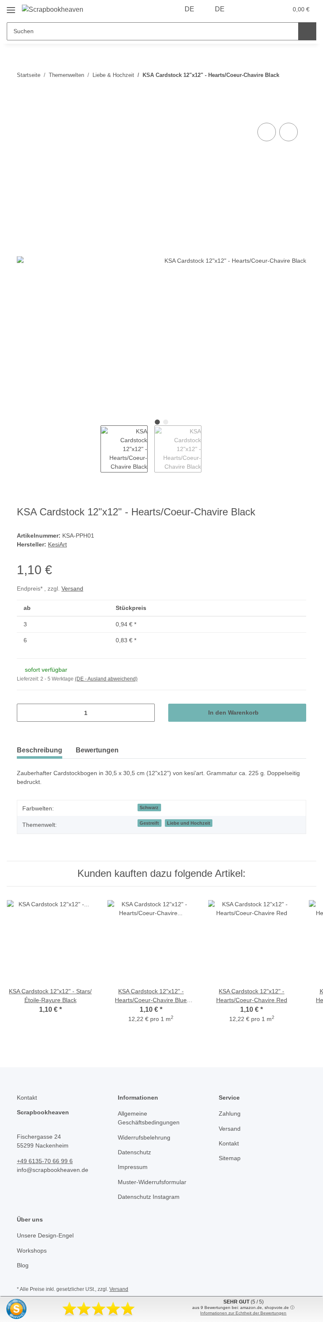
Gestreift (149, 823)
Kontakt (229, 1143)
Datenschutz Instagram (149, 1196)
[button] (247, 9)
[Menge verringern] (26, 712)
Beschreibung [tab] (39, 750)
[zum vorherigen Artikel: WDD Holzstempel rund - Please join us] (297, 84)
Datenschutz (134, 1152)
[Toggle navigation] (11, 7)
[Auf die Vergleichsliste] (266, 132)
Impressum (133, 1167)
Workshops (32, 1250)
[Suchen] (307, 31)
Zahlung (230, 1113)
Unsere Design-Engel (45, 1235)
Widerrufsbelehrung (144, 1137)
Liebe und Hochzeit (188, 823)
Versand (72, 588)
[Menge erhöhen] (145, 712)
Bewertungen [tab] (97, 750)
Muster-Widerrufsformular (152, 1182)
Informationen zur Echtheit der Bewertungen (243, 1313)
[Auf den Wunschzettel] (288, 132)
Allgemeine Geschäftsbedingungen (149, 1118)
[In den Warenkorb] (23, 111)
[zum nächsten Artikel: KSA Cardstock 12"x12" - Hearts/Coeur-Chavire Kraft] (297, 66)
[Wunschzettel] (265, 9)
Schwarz (149, 807)
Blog (23, 1265)
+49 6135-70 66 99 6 (45, 1161)
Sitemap (230, 1158)
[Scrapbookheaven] (52, 10)
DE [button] (189, 9)
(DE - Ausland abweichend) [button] (106, 679)
